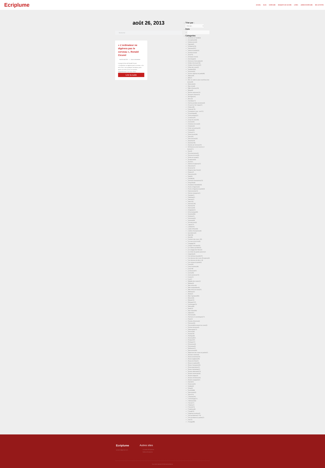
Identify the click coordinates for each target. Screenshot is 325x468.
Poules (191, 340)
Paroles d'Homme (194, 321)
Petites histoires (193, 327)
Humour (191, 208)
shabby (191, 386)
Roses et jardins (194, 363)
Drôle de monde (193, 157)
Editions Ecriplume (194, 164)
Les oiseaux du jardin (195, 262)
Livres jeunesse (193, 275)
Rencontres (192, 350)
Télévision (192, 401)
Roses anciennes (194, 356)
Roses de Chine (193, 361)
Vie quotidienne (194, 415)
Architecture (192, 52)
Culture (191, 132)
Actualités (192, 40)
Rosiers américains (194, 373)
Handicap (191, 197)
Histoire (192, 203)
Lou (190, 279)
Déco (190, 136)
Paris (190, 319)
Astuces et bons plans (195, 61)
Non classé (192, 310)
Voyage (191, 422)
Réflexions (192, 348)
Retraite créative (193, 354)
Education (191, 166)
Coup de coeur (193, 120)
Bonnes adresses (194, 92)
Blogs (190, 90)
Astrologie (192, 59)
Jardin (191, 226)
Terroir (191, 403)
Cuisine (191, 130)
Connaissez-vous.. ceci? (195, 111)
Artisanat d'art (193, 57)
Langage (191, 243)
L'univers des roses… (195, 239)
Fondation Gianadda (195, 185)
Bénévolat (191, 84)
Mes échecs (192, 285)
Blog (264, 5)
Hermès (191, 199)
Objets (191, 312)
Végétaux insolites (194, 413)
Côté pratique (193, 115)
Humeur (191, 205)
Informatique (193, 212)
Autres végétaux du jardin (196, 73)
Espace (191, 172)
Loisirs (191, 277)
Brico (190, 98)
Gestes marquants (194, 193)
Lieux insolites (193, 266)
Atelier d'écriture (194, 63)
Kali (190, 235)
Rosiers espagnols (194, 380)
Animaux (192, 48)
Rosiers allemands (194, 371)
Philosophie (192, 329)
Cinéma (191, 109)
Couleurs (192, 117)
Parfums (191, 315)
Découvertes (193, 138)
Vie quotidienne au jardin (196, 417)
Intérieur (191, 216)
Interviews (192, 218)
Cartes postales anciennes (196, 103)
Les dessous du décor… (195, 260)
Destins (191, 143)
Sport (191, 394)
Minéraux (191, 291)
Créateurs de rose (194, 124)
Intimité (191, 220)
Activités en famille (194, 38)
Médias (191, 283)
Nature (191, 306)
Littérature (192, 271)
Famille (191, 178)
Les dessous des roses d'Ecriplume (199, 258)
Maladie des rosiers (194, 281)
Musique (192, 302)
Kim (190, 237)
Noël (190, 308)
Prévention (192, 344)
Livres (296, 5)
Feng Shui (191, 182)
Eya (190, 176)
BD (190, 78)
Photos (191, 331)
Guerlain (191, 195)
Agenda (191, 44)
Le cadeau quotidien (194, 247)
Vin (190, 419)
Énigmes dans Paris (194, 170)
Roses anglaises (194, 359)
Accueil (258, 5)
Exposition (192, 174)
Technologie (192, 398)
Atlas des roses (193, 67)
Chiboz (191, 107)
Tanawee (192, 396)
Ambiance (192, 46)
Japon (191, 224)
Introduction (192, 222)
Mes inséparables (194, 287)
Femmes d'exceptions (195, 180)
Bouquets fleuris (194, 94)
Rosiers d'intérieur (194, 378)
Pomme (192, 338)
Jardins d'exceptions (194, 231)
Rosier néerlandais (194, 369)
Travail (191, 411)
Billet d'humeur (193, 88)
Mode (190, 294)
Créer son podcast (194, 128)
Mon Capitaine (193, 296)
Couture (191, 122)
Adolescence (192, 42)
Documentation (193, 153)
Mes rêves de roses (195, 289)
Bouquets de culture (284, 5)
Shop (190, 388)
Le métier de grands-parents (197, 252)
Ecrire (190, 161)
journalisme (192, 233)
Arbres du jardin (193, 50)
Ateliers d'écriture (194, 65)
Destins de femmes (195, 145)
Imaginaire (192, 210)
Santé (191, 382)
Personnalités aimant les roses (197, 325)
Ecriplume (16, 5)
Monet (191, 298)
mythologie (192, 304)
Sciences (192, 384)
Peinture (191, 323)
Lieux (190, 264)
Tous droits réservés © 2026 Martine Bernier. (162, 464)
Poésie (191, 333)
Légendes (191, 254)
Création (191, 126)
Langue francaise (194, 245)
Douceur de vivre (193, 155)
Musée (191, 300)
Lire (190, 268)
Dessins (191, 140)
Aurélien (192, 69)
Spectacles (192, 392)
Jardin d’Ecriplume (307, 5)
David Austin (192, 134)
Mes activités (319, 5)
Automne (191, 71)
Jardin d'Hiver (193, 229)
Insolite (191, 214)
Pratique (191, 342)
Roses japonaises (194, 367)
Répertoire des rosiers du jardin (198, 352)
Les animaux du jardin (195, 256)
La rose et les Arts (194, 241)
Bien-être (191, 86)
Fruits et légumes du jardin (196, 189)
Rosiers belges (193, 375)
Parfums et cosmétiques (196, 317)
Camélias (192, 101)
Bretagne (192, 96)
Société (191, 390)
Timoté (191, 407)
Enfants (191, 168)
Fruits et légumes (194, 187)
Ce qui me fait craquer (195, 105)
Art (190, 54)
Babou (191, 75)
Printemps (192, 346)
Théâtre (191, 405)
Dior (190, 151)
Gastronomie (193, 191)
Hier (190, 201)
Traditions (192, 409)
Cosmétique (192, 113)
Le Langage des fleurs (195, 250)
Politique (191, 336)
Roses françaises (194, 365)
